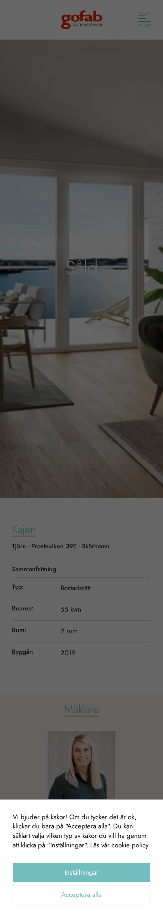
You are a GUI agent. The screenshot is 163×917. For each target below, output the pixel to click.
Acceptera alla (81, 894)
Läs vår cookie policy (119, 845)
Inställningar (81, 872)
